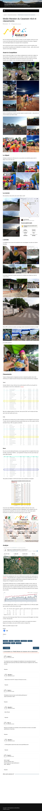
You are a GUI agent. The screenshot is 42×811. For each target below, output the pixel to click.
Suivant (35, 647)
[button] (15, 71)
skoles (8, 656)
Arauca (22, 386)
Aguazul (5, 640)
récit (13, 643)
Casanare (17, 640)
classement (24, 640)
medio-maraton (7, 643)
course (30, 640)
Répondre (6, 669)
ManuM (9, 674)
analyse (11, 640)
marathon (5, 577)
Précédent (7, 647)
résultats (19, 643)
